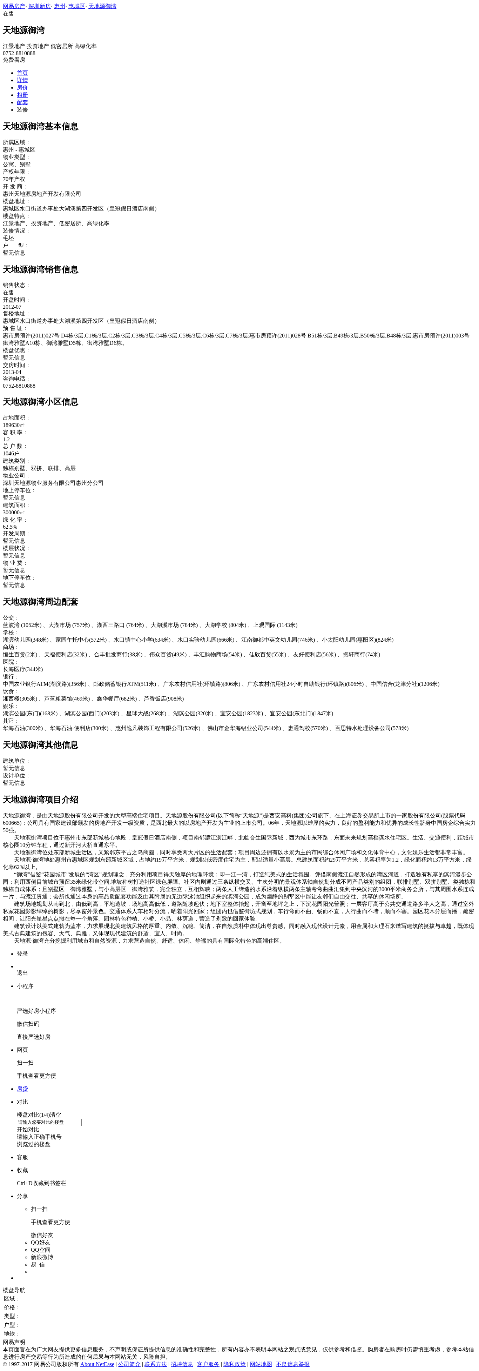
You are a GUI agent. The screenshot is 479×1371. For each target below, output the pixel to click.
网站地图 (261, 1364)
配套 (22, 102)
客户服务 (208, 1364)
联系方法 (155, 1364)
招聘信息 (182, 1364)
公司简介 (129, 1364)
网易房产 (14, 6)
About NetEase (97, 1364)
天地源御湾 (102, 6)
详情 (22, 80)
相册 (22, 95)
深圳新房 (39, 6)
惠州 (59, 6)
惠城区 (76, 6)
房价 (22, 88)
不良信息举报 (293, 1364)
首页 (22, 73)
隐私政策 (234, 1364)
